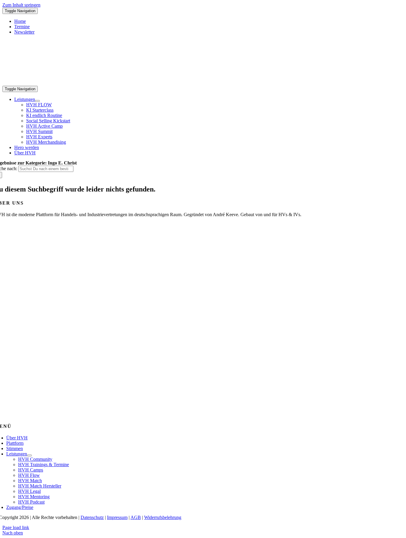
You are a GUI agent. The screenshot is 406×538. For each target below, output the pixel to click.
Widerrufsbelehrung (162, 517)
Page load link (15, 527)
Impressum (117, 517)
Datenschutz (92, 517)
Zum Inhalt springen (21, 4)
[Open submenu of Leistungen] (37, 101)
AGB (135, 517)
